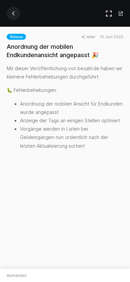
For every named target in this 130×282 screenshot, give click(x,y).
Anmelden (17, 275)
